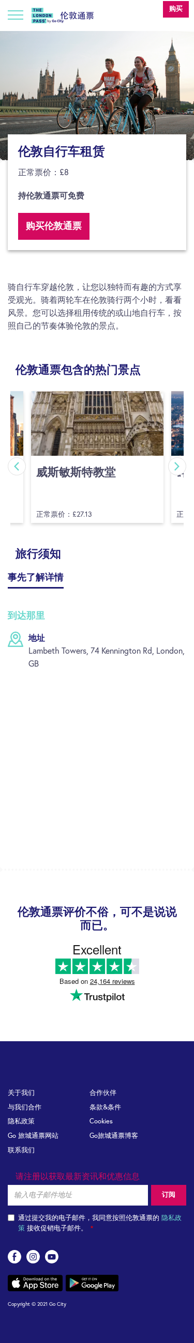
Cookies (101, 1121)
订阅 (168, 1195)
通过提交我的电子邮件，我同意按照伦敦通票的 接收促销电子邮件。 (100, 1223)
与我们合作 (24, 1107)
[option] (97, 95)
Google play (92, 1283)
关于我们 (21, 1093)
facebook (14, 1256)
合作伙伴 (102, 1093)
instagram (33, 1256)
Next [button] (177, 466)
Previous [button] (17, 466)
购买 (176, 9)
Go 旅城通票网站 (33, 1136)
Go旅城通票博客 (113, 1136)
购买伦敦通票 (54, 226)
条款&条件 (105, 1107)
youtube (51, 1256)
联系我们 (21, 1150)
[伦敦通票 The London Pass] (63, 13)
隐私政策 (21, 1121)
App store (35, 1283)
